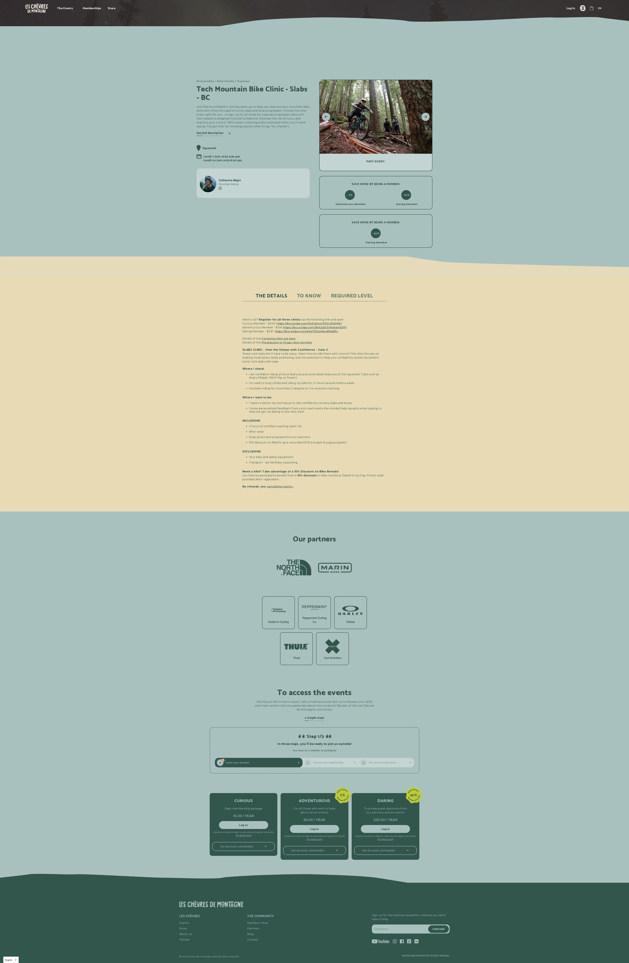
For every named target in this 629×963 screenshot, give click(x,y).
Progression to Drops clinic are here (287, 342)
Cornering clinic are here (278, 338)
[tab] (271, 295)
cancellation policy (280, 486)
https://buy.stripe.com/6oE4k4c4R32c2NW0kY (309, 323)
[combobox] (11, 960)
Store (183, 928)
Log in (243, 825)
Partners (253, 928)
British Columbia (225, 81)
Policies (184, 939)
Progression (243, 81)
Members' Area (257, 922)
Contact (252, 939)
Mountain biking (205, 81)
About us (185, 934)
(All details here (243, 835)
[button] (591, 8)
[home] (36, 8)
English (8, 960)
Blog (250, 934)
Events (184, 922)
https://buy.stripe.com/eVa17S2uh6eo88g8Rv (306, 331)
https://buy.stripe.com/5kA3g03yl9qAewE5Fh (315, 327)
